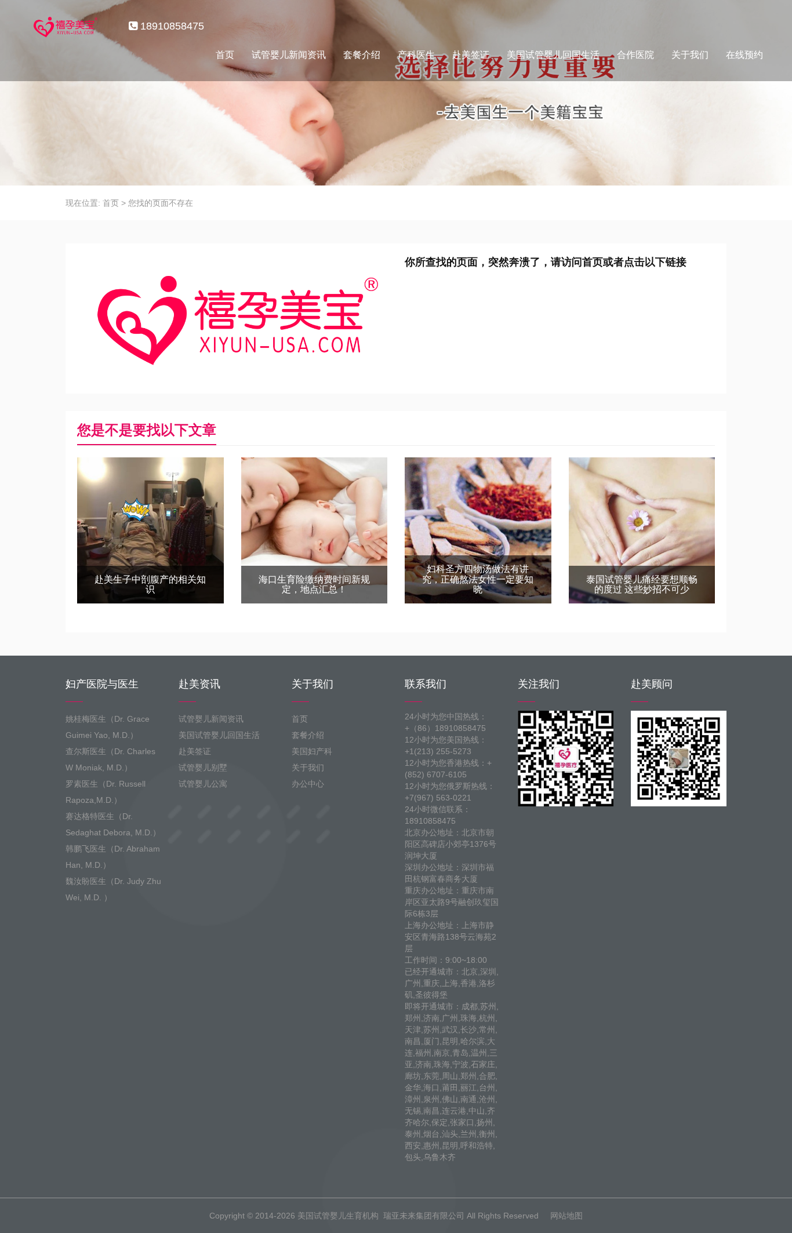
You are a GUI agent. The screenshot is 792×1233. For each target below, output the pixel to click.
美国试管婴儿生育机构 (338, 1215)
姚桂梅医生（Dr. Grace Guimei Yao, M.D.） (108, 727)
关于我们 (690, 55)
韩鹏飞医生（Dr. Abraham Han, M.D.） (113, 857)
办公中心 (308, 783)
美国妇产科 (312, 751)
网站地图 (566, 1215)
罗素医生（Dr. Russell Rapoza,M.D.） (106, 792)
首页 (225, 55)
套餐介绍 (361, 55)
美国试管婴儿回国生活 (553, 55)
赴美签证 (470, 55)
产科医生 (416, 55)
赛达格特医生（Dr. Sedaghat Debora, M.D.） (113, 824)
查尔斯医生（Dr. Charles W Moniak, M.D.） (110, 759)
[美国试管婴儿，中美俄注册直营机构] (64, 26)
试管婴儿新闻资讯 (289, 55)
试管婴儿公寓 (203, 783)
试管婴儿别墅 (203, 767)
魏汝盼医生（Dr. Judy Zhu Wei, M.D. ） (113, 889)
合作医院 (635, 55)
